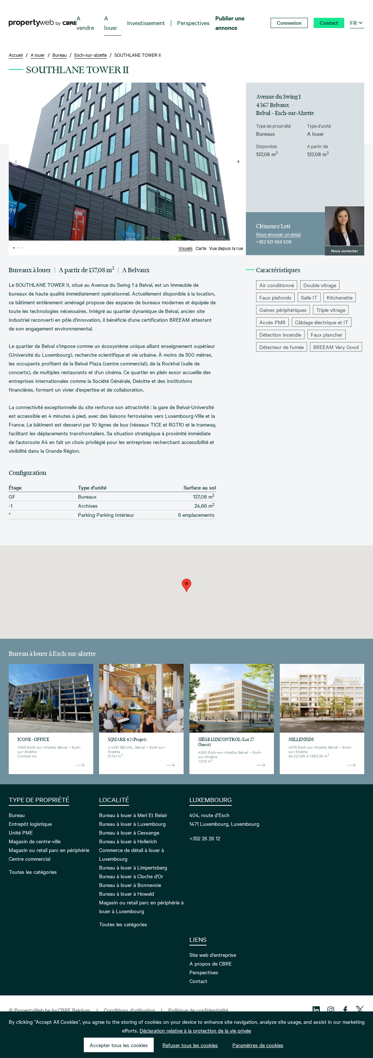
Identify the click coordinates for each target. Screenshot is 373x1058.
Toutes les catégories (33, 871)
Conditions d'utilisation (129, 1010)
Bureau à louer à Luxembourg (132, 823)
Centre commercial (29, 858)
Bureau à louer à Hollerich (128, 841)
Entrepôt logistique (30, 823)
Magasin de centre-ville (34, 841)
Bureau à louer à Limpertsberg (133, 867)
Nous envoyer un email (278, 234)
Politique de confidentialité (198, 1010)
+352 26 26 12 (204, 838)
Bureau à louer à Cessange (129, 832)
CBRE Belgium (74, 1010)
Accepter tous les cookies (119, 1045)
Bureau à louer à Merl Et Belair (133, 815)
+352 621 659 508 (273, 241)
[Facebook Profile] (345, 1010)
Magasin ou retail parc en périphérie (49, 849)
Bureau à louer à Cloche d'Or (131, 876)
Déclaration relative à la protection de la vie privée (195, 1030)
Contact (198, 980)
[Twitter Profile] (360, 1010)
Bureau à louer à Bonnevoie (130, 884)
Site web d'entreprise (212, 954)
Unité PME (21, 832)
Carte (201, 248)
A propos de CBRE (210, 963)
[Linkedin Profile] (316, 1010)
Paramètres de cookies (257, 1045)
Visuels (185, 248)
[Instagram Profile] (330, 1010)
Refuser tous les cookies (190, 1045)
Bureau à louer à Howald (126, 893)
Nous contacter (344, 250)
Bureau (17, 815)
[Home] (42, 23)
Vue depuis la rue (226, 248)
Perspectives (203, 972)
